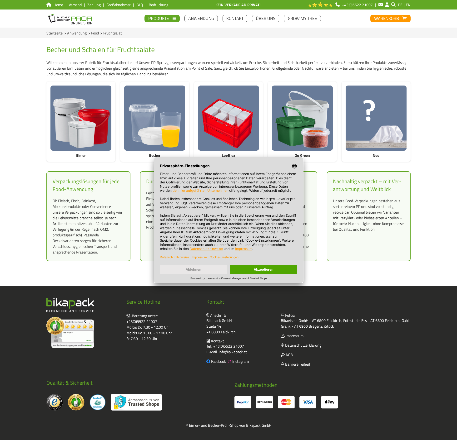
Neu (376, 155)
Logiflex (228, 155)
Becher (154, 155)
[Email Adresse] (380, 5)
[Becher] (154, 118)
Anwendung (77, 33)
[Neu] (376, 118)
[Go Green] (302, 118)
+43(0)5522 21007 (141, 321)
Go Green (302, 155)
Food (95, 33)
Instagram (240, 361)
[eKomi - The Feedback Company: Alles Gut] (70, 332)
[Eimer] (80, 118)
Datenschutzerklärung (302, 345)
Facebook (218, 361)
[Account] (387, 5)
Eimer (81, 155)
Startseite (54, 33)
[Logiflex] (228, 118)
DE (400, 5)
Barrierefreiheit (297, 364)
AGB (289, 355)
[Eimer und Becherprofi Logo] (70, 18)
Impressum (294, 336)
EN (408, 5)
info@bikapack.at (233, 352)
